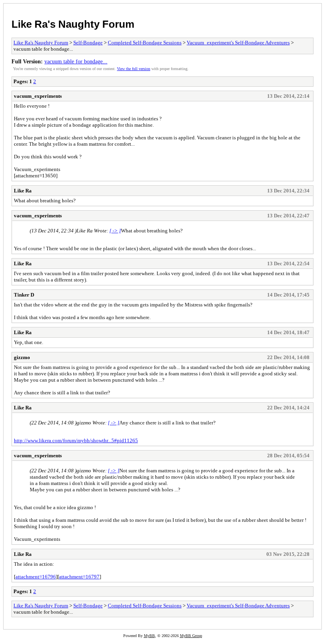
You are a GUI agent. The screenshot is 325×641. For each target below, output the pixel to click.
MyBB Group (191, 635)
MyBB (149, 635)
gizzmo (22, 357)
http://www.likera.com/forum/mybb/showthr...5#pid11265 (76, 440)
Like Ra (23, 191)
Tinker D (24, 295)
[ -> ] (115, 231)
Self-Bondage (88, 43)
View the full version (133, 69)
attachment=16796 (35, 577)
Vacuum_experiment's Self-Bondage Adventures (238, 43)
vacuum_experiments (38, 96)
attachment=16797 (79, 577)
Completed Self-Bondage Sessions (145, 43)
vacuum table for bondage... (75, 61)
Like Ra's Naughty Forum (72, 24)
